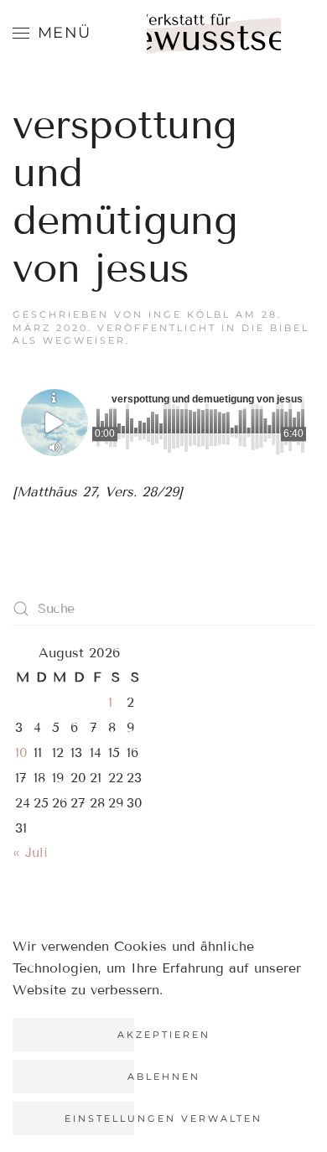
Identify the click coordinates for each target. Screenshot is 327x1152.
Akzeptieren (163, 1034)
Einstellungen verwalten (163, 1118)
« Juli (30, 852)
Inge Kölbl (189, 314)
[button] (52, 33)
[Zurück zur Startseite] (214, 42)
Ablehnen (163, 1076)
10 (21, 752)
